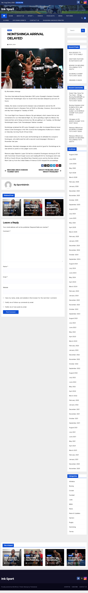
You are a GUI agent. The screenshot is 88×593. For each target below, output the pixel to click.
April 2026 (72, 173)
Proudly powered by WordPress (10, 587)
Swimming (72, 527)
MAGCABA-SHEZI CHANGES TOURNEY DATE (17, 171)
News (71, 509)
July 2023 (72, 323)
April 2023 (72, 336)
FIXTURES (69, 16)
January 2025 (73, 241)
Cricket (71, 490)
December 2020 (74, 464)
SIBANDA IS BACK (75, 80)
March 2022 (73, 396)
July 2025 (72, 214)
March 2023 (73, 341)
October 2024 (73, 255)
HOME (11, 16)
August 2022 (73, 373)
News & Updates (74, 513)
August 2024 (73, 264)
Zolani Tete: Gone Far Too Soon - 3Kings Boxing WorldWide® (76, 95)
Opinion (71, 518)
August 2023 (73, 318)
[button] (82, 18)
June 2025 (72, 218)
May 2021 (72, 441)
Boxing (9, 30)
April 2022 (72, 391)
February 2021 (74, 455)
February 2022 (74, 400)
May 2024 (72, 277)
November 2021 (74, 414)
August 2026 (73, 154)
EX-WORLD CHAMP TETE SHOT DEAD (76, 113)
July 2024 (72, 268)
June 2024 (72, 273)
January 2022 (73, 405)
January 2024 (74, 295)
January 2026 (73, 186)
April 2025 (72, 227)
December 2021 (74, 409)
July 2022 (72, 377)
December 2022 (74, 355)
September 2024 (74, 259)
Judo (71, 500)
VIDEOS (40, 16)
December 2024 (74, 245)
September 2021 (74, 423)
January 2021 (73, 459)
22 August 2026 (11, 563)
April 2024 (72, 282)
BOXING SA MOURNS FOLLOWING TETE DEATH (76, 67)
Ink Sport (7, 9)
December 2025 (74, 191)
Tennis (71, 531)
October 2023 (73, 309)
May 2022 (72, 386)
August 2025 (73, 209)
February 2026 (74, 182)
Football (72, 495)
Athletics (72, 481)
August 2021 (73, 427)
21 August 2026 (54, 563)
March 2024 (73, 286)
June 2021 (72, 437)
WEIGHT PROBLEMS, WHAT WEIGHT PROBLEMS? (49, 171)
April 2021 (72, 446)
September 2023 (74, 314)
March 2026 (73, 177)
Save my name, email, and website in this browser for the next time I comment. (31, 298)
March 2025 (73, 232)
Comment (6, 231)
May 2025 (72, 223)
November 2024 (74, 250)
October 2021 (73, 418)
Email (5, 277)
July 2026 (72, 159)
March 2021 (73, 450)
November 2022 (74, 359)
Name (5, 266)
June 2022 (72, 382)
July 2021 (72, 432)
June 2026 (72, 163)
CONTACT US (34, 20)
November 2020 (74, 468)
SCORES (6, 20)
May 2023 (72, 332)
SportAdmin (23, 184)
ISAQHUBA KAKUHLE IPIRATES (53, 20)
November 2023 (74, 305)
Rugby (71, 522)
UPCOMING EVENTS (19, 20)
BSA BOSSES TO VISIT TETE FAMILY (11, 207)
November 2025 (74, 195)
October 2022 (73, 364)
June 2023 (72, 327)
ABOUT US (20, 16)
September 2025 (74, 204)
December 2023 (74, 300)
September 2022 (74, 368)
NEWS (60, 16)
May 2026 (72, 168)
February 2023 (74, 346)
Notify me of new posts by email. (16, 307)
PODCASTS (51, 16)
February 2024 (74, 291)
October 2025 (73, 200)
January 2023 (73, 350)
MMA (71, 504)
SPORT (30, 16)
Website (5, 287)
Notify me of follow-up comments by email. (19, 302)
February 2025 (74, 236)
